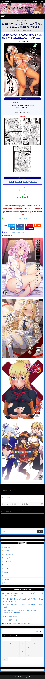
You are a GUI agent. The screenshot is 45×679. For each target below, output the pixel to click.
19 (16, 651)
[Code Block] (20, 504)
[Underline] (7, 504)
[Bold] (2, 504)
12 (16, 647)
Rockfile (25, 182)
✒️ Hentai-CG (6, 547)
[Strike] (10, 504)
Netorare (17, 232)
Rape (22, 232)
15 (34, 647)
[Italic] (5, 504)
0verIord (4, 616)
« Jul (3, 665)
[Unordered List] (15, 504)
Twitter (13, 225)
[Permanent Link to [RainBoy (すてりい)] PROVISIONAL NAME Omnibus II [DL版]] (22, 267)
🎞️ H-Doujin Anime (7, 554)
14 (28, 647)
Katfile (11, 182)
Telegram (21, 228)
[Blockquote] (17, 504)
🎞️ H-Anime (5, 550)
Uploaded (18, 182)
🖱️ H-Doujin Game (7, 558)
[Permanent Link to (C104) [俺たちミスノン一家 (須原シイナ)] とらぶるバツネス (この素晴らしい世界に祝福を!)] (22, 389)
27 (22, 655)
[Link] (22, 504)
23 (40, 651)
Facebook (21, 225)
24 (4, 655)
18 (10, 651)
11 (10, 647)
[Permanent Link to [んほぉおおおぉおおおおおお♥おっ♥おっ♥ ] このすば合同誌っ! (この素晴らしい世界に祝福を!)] (22, 450)
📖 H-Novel (5, 583)
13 (22, 647)
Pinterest (30, 225)
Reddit (38, 225)
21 (28, 651)
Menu (6, 16)
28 (28, 655)
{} (25, 504)
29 (34, 655)
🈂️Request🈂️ (13, 616)
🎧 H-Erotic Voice (7, 565)
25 (10, 655)
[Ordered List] (12, 504)
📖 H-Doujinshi (23, 20)
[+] (27, 504)
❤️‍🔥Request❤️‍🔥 (6, 1)
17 (4, 651)
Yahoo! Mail (30, 228)
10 (4, 647)
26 (16, 655)
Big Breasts (11, 232)
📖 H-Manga (5, 579)
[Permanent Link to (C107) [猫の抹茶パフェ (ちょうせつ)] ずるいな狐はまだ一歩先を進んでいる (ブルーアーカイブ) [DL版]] (22, 328)
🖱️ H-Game (5, 568)
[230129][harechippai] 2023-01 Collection (20, 623)
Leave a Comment (27, 30)
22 (34, 651)
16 (40, 647)
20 (22, 651)
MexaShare (33, 182)
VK (13, 228)
